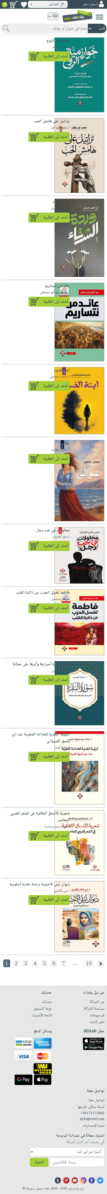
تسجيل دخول (90, 4)
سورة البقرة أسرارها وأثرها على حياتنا (41, 664)
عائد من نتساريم (57, 286)
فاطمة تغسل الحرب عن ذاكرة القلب (43, 592)
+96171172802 (92, 1113)
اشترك (39, 1162)
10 (89, 963)
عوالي (65, 443)
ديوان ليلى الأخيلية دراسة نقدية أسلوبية (39, 884)
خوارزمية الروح (58, 40)
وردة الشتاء (61, 202)
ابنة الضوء (62, 370)
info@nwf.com (92, 1119)
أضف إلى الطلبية (55, 56)
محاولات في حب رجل (53, 530)
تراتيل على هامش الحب (52, 121)
